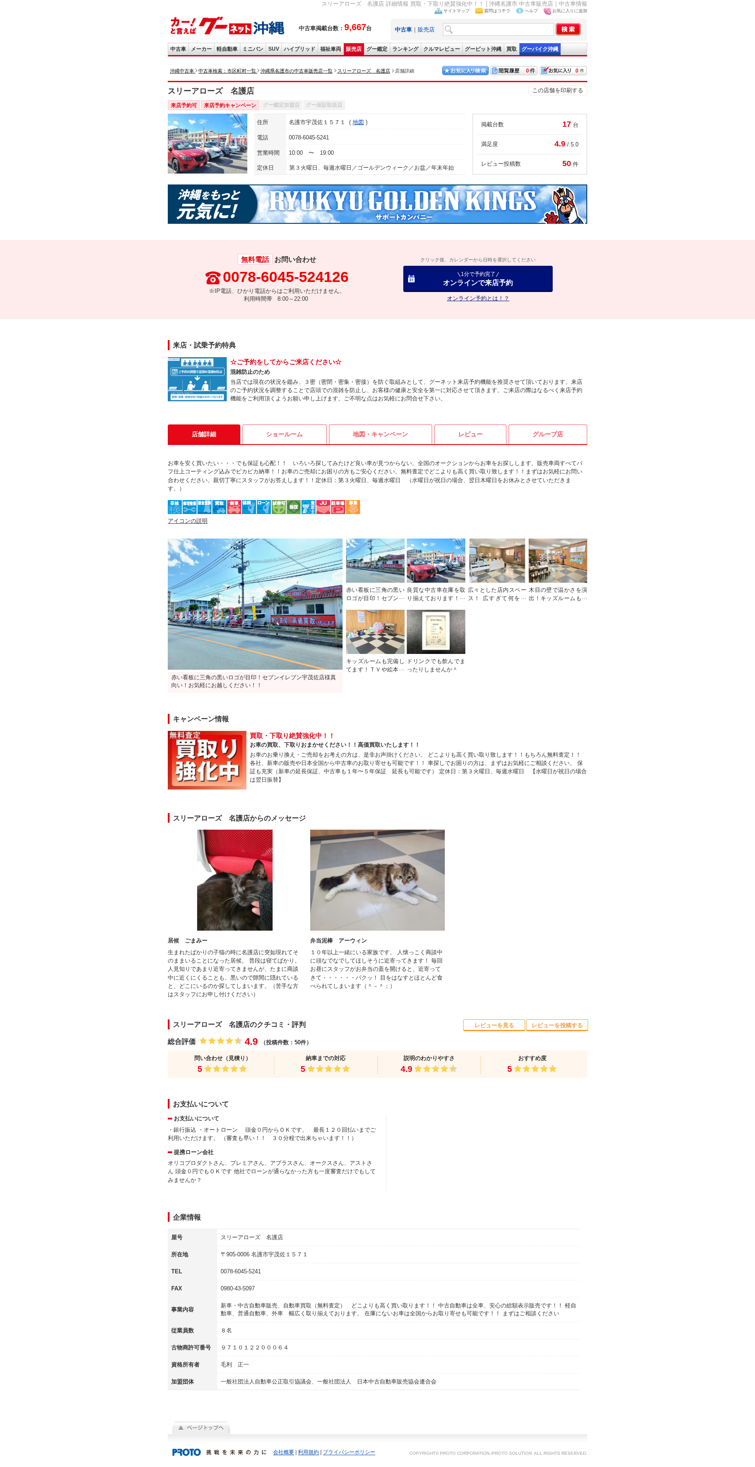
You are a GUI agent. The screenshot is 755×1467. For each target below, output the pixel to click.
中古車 (178, 49)
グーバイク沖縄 (540, 49)
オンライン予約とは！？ (478, 298)
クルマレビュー (441, 49)
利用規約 (308, 1452)
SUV (273, 49)
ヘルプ (531, 10)
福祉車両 (330, 49)
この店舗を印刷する (557, 90)
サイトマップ (456, 10)
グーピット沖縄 (483, 49)
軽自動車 (227, 49)
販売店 (426, 29)
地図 (358, 122)
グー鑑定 (377, 49)
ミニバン (252, 49)
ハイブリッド (299, 49)
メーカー (201, 49)
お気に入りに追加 (569, 10)
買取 (511, 49)
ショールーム (284, 434)
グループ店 (548, 434)
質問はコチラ (497, 10)
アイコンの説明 (188, 521)
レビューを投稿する (557, 1025)
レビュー (470, 434)
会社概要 (283, 1452)
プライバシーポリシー (349, 1452)
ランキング (405, 49)
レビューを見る (494, 1025)
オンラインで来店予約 (478, 278)
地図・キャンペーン (380, 434)
